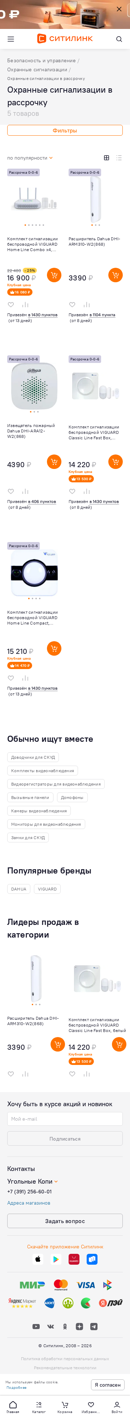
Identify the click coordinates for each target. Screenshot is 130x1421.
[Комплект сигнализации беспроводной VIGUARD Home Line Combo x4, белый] (34, 256)
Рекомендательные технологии (65, 1367)
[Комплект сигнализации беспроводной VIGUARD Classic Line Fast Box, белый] (96, 443)
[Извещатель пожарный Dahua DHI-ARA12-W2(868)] (34, 443)
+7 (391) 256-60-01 (29, 1191)
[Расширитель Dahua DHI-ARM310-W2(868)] (96, 256)
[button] (13, 1406)
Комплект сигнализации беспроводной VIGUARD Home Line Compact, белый (32, 617)
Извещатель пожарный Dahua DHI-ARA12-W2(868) (31, 431)
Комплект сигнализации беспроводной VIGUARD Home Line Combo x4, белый (32, 244)
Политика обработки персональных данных (65, 1358)
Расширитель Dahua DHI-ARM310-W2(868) (94, 241)
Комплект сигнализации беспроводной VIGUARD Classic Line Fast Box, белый (94, 432)
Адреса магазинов (28, 1203)
